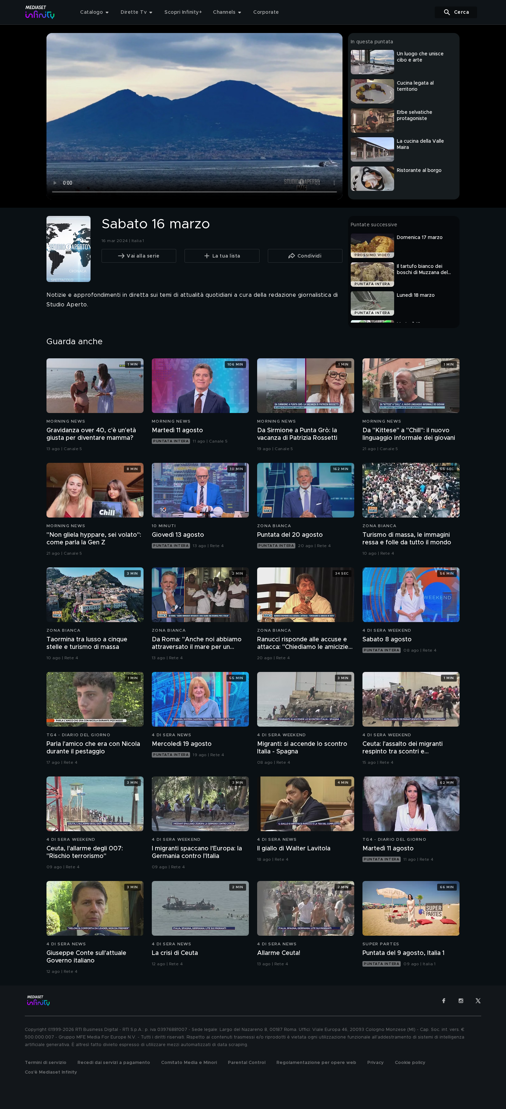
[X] (478, 1001)
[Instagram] (461, 1001)
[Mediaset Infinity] (40, 12)
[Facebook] (444, 1001)
